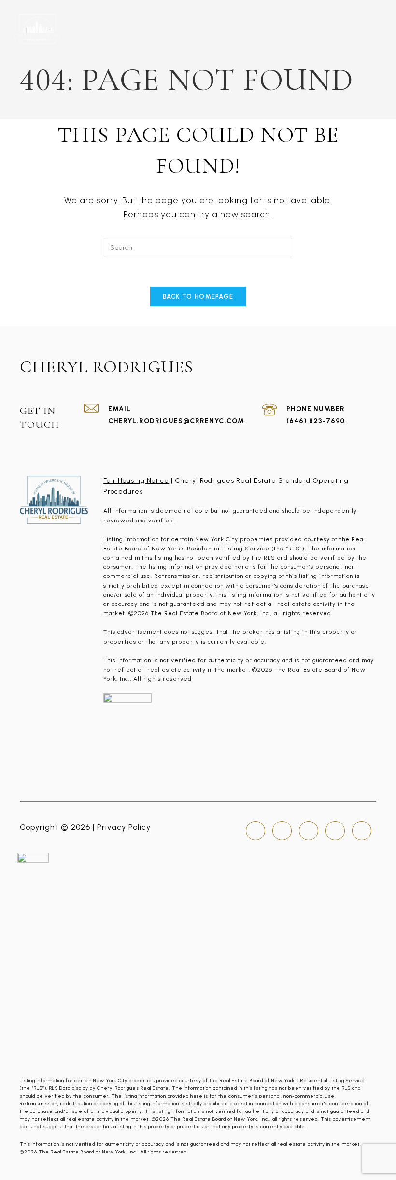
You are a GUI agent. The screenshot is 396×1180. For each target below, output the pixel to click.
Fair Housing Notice (136, 481)
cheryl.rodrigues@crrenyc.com (176, 421)
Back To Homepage (198, 296)
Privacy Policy (124, 827)
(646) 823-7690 (315, 421)
